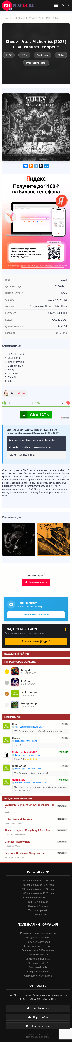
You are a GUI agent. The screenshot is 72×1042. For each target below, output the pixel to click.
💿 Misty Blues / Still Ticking (24, 741)
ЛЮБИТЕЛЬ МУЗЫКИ (24, 752)
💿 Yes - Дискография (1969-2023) (28, 727)
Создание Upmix (38, 967)
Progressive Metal (36, 62)
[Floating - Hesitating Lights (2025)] (54, 539)
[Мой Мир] (46, 166)
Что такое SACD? (38, 963)
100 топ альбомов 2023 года (38, 893)
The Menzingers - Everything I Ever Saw (27, 830)
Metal (61, 55)
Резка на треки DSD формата (37, 950)
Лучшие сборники (38, 906)
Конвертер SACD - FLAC (38, 946)
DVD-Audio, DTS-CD (38, 954)
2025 (24, 55)
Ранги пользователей (38, 942)
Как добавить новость (38, 937)
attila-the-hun (29, 692)
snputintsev (18, 780)
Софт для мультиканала (38, 975)
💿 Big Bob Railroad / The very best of (29, 783)
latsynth (26, 670)
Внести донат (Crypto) (36, 641)
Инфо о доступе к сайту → (31, 606)
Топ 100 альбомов (38, 901)
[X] (41, 166)
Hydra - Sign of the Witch (19, 819)
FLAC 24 (20, 5)
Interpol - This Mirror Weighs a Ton (25, 853)
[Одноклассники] (31, 166)
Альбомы (42, 55)
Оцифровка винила (38, 971)
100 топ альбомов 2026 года (38, 880)
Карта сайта (40, 1017)
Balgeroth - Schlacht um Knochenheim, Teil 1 (29, 806)
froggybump (29, 703)
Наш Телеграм (40, 1008)
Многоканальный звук (38, 958)
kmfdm (25, 681)
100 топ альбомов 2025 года (38, 884)
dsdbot (21, 393)
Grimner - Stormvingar (17, 841)
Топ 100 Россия (38, 914)
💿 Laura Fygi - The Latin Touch (26, 755)
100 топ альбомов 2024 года (38, 889)
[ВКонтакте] (25, 166)
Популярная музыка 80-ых (38, 897)
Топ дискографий (37, 910)
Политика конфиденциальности (38, 933)
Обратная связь (40, 1025)
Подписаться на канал (36, 614)
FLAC (18, 18)
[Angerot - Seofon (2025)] (18, 539)
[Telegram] (36, 166)
